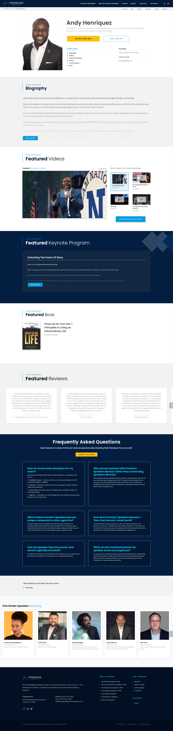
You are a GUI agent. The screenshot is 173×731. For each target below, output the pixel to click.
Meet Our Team (139, 684)
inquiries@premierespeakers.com (71, 701)
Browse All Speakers (108, 700)
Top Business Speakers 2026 (110, 681)
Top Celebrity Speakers (109, 694)
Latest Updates (139, 688)
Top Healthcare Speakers (109, 697)
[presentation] (171, 405)
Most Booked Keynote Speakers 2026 (113, 684)
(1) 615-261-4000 (67, 696)
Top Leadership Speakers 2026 (111, 691)
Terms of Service (144, 724)
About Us (137, 681)
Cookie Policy (132, 724)
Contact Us (138, 691)
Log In (136, 703)
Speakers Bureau (8, 8)
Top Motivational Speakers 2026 (112, 688)
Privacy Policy (120, 724)
